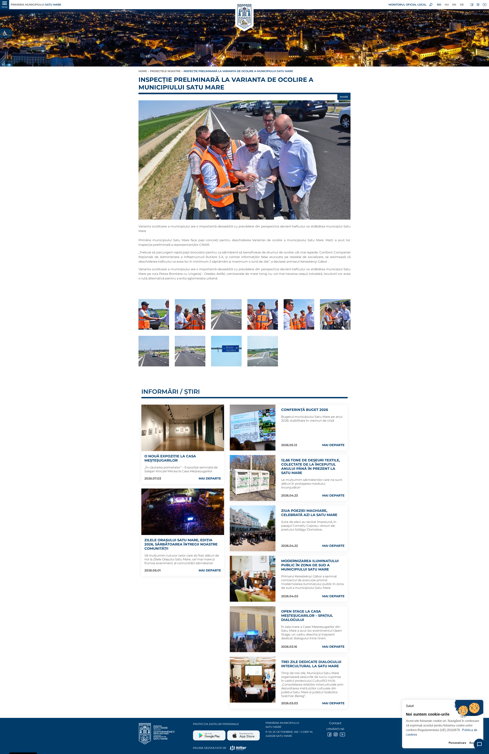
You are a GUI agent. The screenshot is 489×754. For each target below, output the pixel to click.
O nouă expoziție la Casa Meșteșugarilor (170, 458)
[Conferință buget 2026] (253, 427)
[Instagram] (478, 4)
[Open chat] (479, 744)
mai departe (210, 478)
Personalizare (457, 742)
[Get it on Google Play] (209, 734)
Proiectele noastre (165, 71)
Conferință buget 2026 (304, 410)
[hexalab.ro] (238, 747)
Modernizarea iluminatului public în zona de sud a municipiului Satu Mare (310, 565)
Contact (335, 723)
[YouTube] (484, 4)
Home (142, 71)
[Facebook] (472, 4)
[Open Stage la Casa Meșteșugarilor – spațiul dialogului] (253, 629)
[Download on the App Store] (243, 734)
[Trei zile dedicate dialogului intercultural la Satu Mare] (253, 680)
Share (344, 96)
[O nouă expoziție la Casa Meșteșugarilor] (182, 428)
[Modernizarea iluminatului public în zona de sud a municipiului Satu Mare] (253, 579)
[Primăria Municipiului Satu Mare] (244, 17)
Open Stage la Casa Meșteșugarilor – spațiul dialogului (307, 615)
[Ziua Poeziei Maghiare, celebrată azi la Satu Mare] (253, 528)
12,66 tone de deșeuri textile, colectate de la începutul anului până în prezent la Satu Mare (310, 466)
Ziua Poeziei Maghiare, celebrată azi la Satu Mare (309, 513)
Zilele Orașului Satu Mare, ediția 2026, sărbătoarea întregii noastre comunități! (181, 544)
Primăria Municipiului (36, 4)
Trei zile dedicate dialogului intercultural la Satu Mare (311, 664)
